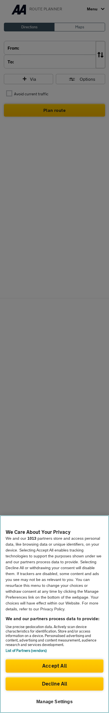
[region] (54, 614)
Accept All (54, 666)
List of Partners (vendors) (26, 650)
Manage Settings (54, 701)
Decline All (54, 683)
